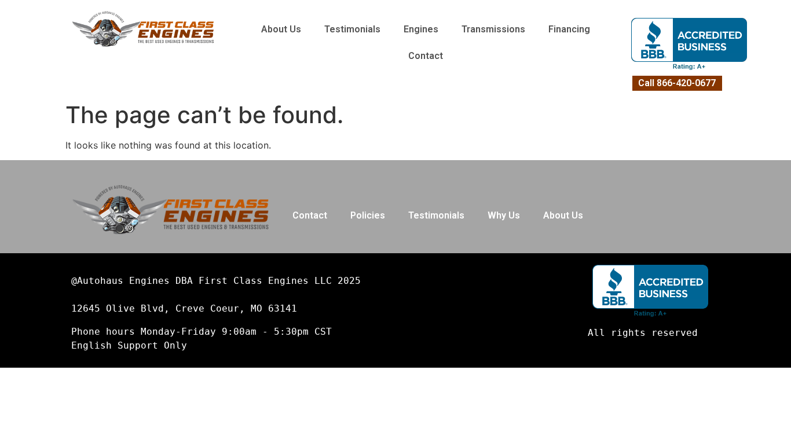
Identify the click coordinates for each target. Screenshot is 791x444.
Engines (421, 29)
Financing (569, 29)
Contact (425, 55)
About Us (281, 29)
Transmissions (493, 29)
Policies (367, 215)
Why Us (504, 215)
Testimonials (352, 29)
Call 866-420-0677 (677, 82)
